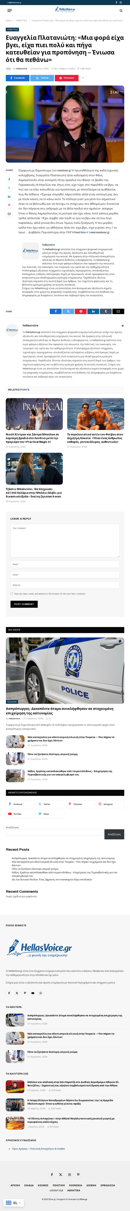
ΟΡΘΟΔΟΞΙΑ (108, 1185)
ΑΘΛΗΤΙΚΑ (73, 1190)
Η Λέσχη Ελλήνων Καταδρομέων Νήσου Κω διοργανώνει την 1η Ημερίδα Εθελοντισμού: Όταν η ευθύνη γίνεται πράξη (70, 1102)
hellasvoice (21, 68)
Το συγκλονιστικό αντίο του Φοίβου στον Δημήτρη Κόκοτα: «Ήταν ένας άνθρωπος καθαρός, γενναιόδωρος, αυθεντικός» (95, 438)
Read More (80, 232)
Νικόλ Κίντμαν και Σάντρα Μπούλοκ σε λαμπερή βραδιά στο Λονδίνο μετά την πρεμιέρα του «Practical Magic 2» (32, 438)
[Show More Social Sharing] (82, 78)
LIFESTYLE (12, 30)
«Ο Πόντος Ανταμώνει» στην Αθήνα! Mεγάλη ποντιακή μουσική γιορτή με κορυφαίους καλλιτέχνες (71, 1120)
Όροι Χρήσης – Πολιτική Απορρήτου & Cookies (38, 1148)
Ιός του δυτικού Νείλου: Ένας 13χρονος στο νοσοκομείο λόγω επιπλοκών (52, 879)
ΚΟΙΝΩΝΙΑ (75, 1185)
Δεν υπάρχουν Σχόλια (65, 68)
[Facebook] (9, 179)
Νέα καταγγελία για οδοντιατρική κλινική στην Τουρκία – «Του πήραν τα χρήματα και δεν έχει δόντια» (71, 739)
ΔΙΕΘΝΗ (91, 1185)
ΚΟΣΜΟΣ (43, 1185)
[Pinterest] (9, 205)
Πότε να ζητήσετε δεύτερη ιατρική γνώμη (53, 754)
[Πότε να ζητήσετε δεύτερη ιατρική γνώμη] (15, 758)
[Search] (121, 10)
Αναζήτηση (12, 827)
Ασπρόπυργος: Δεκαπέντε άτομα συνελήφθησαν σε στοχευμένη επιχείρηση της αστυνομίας (59, 711)
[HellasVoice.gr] (65, 9)
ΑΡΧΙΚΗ (15, 1185)
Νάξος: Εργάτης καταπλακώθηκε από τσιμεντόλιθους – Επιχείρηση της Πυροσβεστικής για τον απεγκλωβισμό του (70, 773)
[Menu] (9, 10)
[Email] (9, 213)
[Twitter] (9, 188)
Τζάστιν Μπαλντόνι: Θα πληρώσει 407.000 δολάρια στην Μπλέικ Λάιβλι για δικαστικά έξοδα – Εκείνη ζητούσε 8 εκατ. (34, 493)
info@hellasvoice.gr (14, 2)
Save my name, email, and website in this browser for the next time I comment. (50, 593)
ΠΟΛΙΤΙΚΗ (12, 702)
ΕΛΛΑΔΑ (29, 1185)
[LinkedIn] (9, 196)
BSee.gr (84, 1199)
